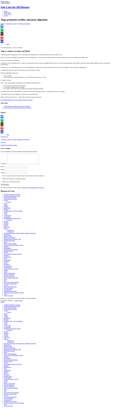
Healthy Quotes (8, 236)
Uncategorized (8, 289)
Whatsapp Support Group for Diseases (14, 292)
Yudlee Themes (18, 300)
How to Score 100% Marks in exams (13, 245)
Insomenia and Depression (11, 249)
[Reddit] (56, 36)
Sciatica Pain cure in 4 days (11, 269)
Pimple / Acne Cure (9, 276)
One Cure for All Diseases (15, 7)
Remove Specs (8, 266)
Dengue (6, 221)
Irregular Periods (8, 251)
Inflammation (7, 248)
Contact (6, 15)
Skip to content (5, 1)
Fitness (6, 228)
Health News (7, 12)
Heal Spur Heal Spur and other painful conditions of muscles (20, 233)
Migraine (6, 255)
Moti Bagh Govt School (10, 291)
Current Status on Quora (10, 199)
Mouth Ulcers (7, 257)
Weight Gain (10, 231)
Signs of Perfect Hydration (11, 277)
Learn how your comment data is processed (32, 187)
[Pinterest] (56, 39)
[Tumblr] (56, 33)
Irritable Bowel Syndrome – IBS (12, 239)
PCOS (5, 263)
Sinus (5, 279)
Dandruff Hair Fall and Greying (12, 218)
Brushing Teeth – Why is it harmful (13, 211)
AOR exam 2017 (8, 295)
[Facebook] (56, 26)
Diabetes (6, 223)
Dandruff (9, 220)
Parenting (6, 261)
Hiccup (9, 202)
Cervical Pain (7, 215)
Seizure (6, 270)
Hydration (6, 264)
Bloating (6, 209)
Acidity (6, 200)
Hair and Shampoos (9, 275)
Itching (6, 252)
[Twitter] (56, 28)
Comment (4, 163)
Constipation (7, 217)
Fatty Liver (7, 227)
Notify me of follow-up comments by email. (14, 178)
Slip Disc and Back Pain (10, 283)
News (5, 258)
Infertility (6, 246)
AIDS (5, 203)
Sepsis (5, 272)
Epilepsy (6, 225)
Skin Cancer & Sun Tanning (11, 282)
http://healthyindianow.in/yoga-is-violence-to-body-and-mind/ (17, 100)
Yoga (5, 294)
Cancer (6, 212)
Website (3, 172)
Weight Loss (10, 230)
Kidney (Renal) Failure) (10, 243)
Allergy (6, 205)
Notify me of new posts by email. (11, 181)
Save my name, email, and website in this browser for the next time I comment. (23, 175)
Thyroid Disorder (8, 288)
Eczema (6, 224)
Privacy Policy (8, 14)
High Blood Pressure (9, 240)
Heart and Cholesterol (9, 237)
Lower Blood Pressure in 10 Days (13, 254)
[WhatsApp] (56, 31)
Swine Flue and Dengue (10, 286)
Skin (5, 280)
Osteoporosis (7, 260)
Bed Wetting (7, 208)
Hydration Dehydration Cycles (12, 196)
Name (3, 166)
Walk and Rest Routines (10, 197)
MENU (3, 302)
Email (3, 169)
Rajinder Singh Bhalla (24, 23)
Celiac (5, 214)
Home (5, 11)
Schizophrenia (7, 267)
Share (7, 44)
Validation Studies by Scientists (12, 194)
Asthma (6, 206)
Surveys (6, 285)
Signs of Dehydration (9, 273)
